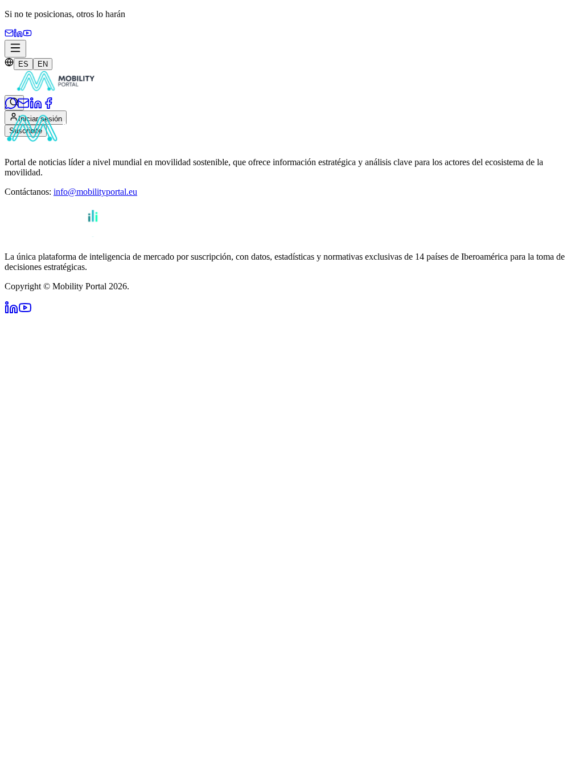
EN (43, 64)
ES (23, 64)
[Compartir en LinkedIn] (36, 106)
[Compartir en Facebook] (48, 106)
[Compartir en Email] (23, 106)
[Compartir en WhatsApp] (11, 106)
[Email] (9, 34)
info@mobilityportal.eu (95, 191)
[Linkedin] (18, 34)
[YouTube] (27, 34)
